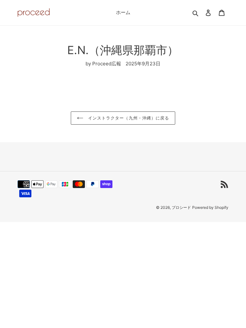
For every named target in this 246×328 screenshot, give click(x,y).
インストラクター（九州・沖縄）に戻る (127, 117)
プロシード (181, 207)
